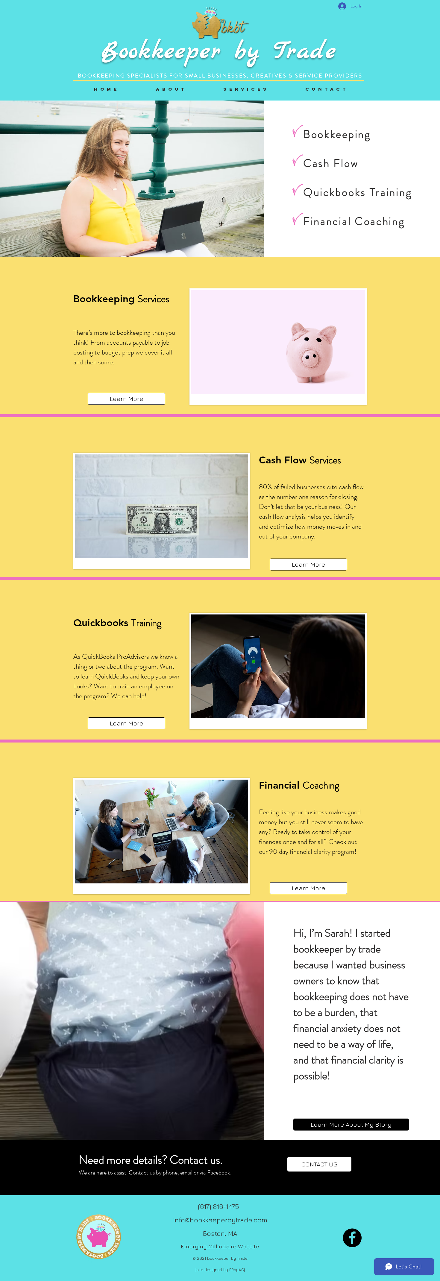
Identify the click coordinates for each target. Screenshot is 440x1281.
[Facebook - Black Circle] (352, 1237)
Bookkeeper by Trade (219, 52)
